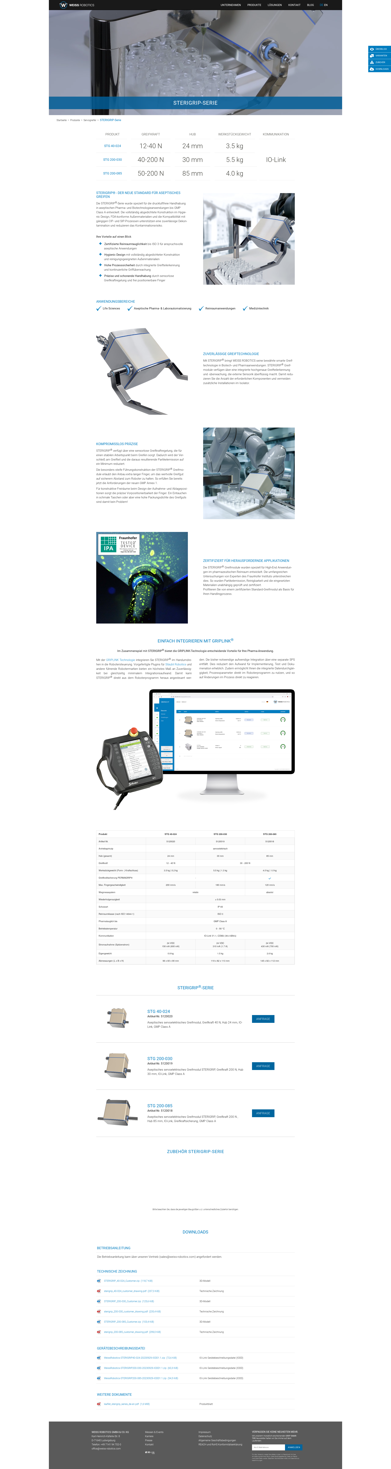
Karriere (149, 1436)
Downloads (382, 69)
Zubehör (380, 62)
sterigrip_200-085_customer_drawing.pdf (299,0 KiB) (132, 1332)
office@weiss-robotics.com (106, 1448)
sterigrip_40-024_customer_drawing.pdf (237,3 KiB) (131, 1291)
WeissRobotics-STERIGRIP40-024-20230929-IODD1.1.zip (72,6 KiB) (140, 1357)
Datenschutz (205, 1436)
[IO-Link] (150, 1453)
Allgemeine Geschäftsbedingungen (217, 1440)
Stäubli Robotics (175, 664)
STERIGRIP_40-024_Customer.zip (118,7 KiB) (128, 1280)
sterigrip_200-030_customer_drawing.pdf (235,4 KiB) (132, 1311)
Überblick (381, 49)
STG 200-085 (112, 173)
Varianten (381, 55)
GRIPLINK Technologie (120, 660)
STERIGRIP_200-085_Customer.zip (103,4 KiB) (129, 1321)
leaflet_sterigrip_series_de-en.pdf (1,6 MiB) (127, 1404)
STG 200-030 (112, 159)
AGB (285, 1458)
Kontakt (149, 1444)
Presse (148, 1440)
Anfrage (263, 1019)
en (326, 5)
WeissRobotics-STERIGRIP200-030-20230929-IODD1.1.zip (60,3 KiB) (141, 1368)
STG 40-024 (112, 146)
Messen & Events (154, 1432)
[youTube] (98, 1456)
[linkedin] (93, 1456)
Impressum (205, 1432)
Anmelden (294, 1447)
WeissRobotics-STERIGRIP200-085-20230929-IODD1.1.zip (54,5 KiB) (141, 1378)
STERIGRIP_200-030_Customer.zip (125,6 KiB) (129, 1301)
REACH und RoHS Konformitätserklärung (220, 1444)
